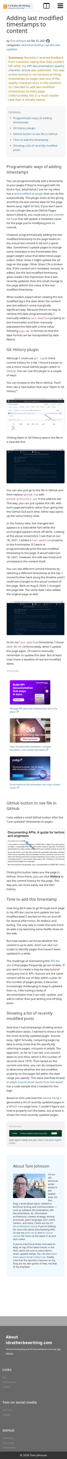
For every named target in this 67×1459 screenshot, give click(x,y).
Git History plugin (24, 128)
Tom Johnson (18, 41)
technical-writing (32, 45)
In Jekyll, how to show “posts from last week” (35, 1082)
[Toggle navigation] (60, 6)
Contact (6, 1386)
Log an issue (8, 1443)
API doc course (9, 1382)
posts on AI (31, 1232)
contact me (39, 1257)
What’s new (16, 1106)
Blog (5, 1377)
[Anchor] (31, 172)
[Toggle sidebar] (46, 6)
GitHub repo (8, 1438)
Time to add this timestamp (30, 140)
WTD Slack (7, 1410)
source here (50, 1098)
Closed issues (9, 1447)
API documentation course (33, 1224)
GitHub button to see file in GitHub (35, 134)
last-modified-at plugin (28, 193)
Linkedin (6, 1414)
